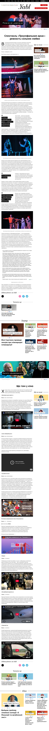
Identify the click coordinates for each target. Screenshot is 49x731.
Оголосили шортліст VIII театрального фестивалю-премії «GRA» (42, 348)
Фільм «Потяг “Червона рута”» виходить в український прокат (42, 719)
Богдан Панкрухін (6, 379)
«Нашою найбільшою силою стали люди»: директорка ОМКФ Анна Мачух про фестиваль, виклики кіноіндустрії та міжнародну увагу (42, 704)
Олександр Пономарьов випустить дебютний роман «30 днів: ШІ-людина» (8, 314)
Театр (38, 328)
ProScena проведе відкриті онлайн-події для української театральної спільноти (41, 71)
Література (3, 311)
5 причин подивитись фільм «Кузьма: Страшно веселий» (40, 417)
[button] (47, 1)
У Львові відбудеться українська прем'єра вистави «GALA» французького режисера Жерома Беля (42, 333)
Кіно (18, 680)
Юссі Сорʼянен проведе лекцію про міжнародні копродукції (39, 57)
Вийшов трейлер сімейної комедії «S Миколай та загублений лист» (40, 404)
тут (15, 534)
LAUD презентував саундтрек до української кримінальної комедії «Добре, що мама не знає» (25, 684)
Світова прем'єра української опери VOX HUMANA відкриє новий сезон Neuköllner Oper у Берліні (30, 349)
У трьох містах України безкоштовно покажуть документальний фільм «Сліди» (29, 721)
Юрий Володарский (6, 29)
